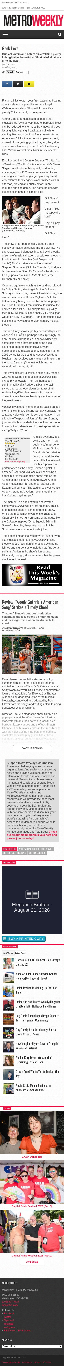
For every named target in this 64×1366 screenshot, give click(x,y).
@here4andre (12, 630)
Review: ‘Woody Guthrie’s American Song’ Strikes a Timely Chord (30, 604)
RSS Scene (24, 1330)
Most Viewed (8, 953)
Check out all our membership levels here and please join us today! (32, 835)
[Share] (7, 84)
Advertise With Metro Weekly (15, 2)
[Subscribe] (29, 84)
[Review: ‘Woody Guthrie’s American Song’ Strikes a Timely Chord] (32, 673)
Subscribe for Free (36, 7)
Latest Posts (20, 953)
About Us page (10, 1304)
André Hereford (14, 628)
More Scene (32, 1262)
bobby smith (47, 848)
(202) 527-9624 (10, 1301)
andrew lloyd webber (29, 848)
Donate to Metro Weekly (13, 7)
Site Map (37, 1362)
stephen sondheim (37, 852)
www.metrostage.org (15, 461)
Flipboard (9, 1320)
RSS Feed (47, 1362)
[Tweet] (18, 84)
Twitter (7, 1316)
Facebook (9, 1313)
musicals (21, 852)
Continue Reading (32, 748)
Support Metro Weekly (11, 1362)
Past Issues (27, 1362)
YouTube (8, 1323)
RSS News (10, 1330)
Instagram (9, 1327)
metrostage (9, 852)
